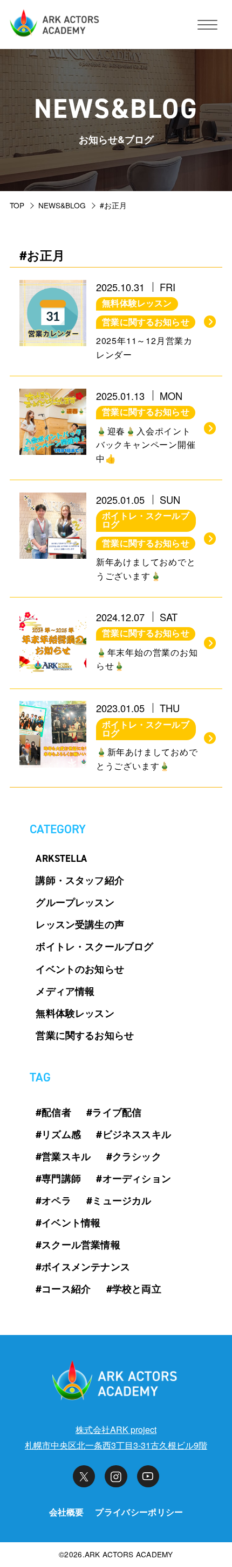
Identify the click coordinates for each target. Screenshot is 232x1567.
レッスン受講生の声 (80, 925)
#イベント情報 (68, 1223)
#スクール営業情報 (78, 1245)
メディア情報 (65, 991)
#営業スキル (63, 1156)
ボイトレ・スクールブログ (94, 947)
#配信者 (53, 1112)
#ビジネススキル (133, 1134)
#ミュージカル (118, 1200)
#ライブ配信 (113, 1112)
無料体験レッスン (75, 1013)
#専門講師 (58, 1178)
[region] (116, 206)
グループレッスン (75, 903)
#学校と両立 (133, 1289)
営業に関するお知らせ (85, 1036)
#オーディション (133, 1178)
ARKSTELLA (61, 858)
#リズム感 (58, 1134)
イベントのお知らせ (80, 969)
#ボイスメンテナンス (83, 1267)
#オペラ (53, 1200)
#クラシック (133, 1156)
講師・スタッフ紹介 (80, 881)
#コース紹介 (63, 1289)
